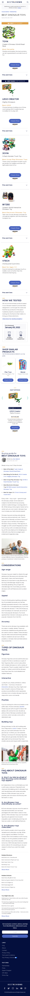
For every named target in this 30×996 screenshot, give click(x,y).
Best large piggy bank (7, 884)
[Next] (27, 398)
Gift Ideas (5, 973)
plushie (22, 706)
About (4, 948)
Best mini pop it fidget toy (8, 887)
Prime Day (5, 975)
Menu (3, 2)
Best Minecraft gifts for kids (9, 877)
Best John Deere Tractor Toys (9, 866)
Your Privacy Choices (8, 957)
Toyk (16, 469)
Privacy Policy (6, 952)
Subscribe (15, 936)
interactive (5, 687)
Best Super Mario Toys (7, 862)
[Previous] (2, 398)
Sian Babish (16, 459)
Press (3, 968)
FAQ (3, 945)
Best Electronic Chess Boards (9, 857)
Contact (4, 950)
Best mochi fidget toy (7, 882)
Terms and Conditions (8, 955)
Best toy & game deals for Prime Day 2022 (12, 880)
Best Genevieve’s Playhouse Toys (10, 859)
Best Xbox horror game (8, 905)
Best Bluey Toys (6, 864)
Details (19, 7)
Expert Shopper (6, 970)
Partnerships (5, 965)
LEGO (14, 728)
